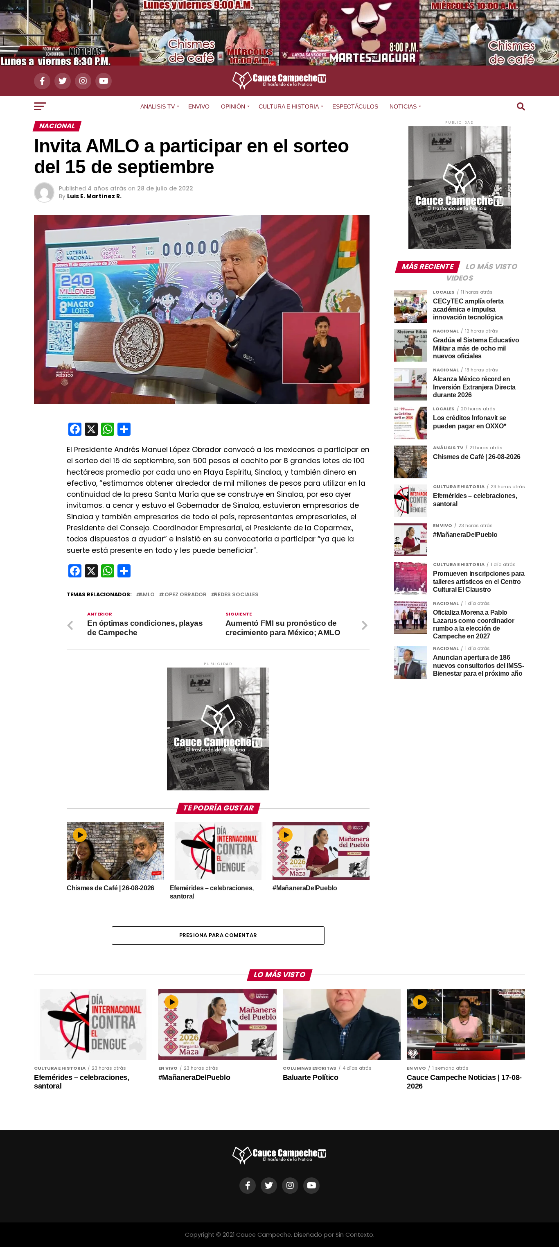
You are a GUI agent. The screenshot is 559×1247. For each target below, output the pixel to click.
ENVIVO (199, 106)
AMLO (147, 594)
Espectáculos (355, 106)
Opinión (233, 106)
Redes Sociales (236, 594)
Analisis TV (157, 106)
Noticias (403, 106)
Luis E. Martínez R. (94, 196)
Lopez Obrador (184, 594)
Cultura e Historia (289, 106)
